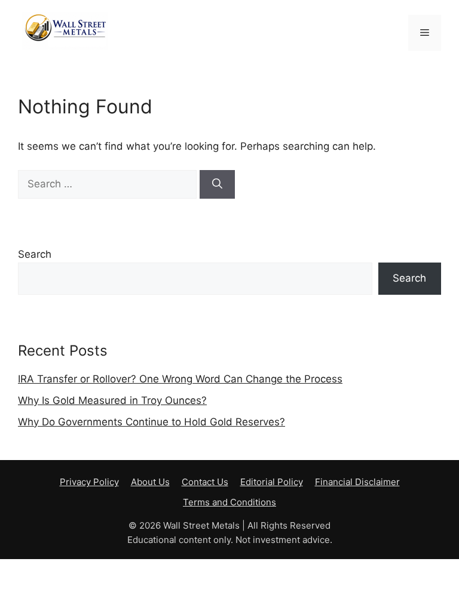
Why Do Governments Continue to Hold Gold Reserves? (151, 422)
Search (34, 254)
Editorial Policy (271, 481)
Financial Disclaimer (357, 481)
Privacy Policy (89, 481)
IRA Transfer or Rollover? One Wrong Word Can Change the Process (180, 379)
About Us (150, 481)
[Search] (217, 184)
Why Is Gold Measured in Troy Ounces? (112, 400)
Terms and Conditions (229, 502)
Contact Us (205, 481)
